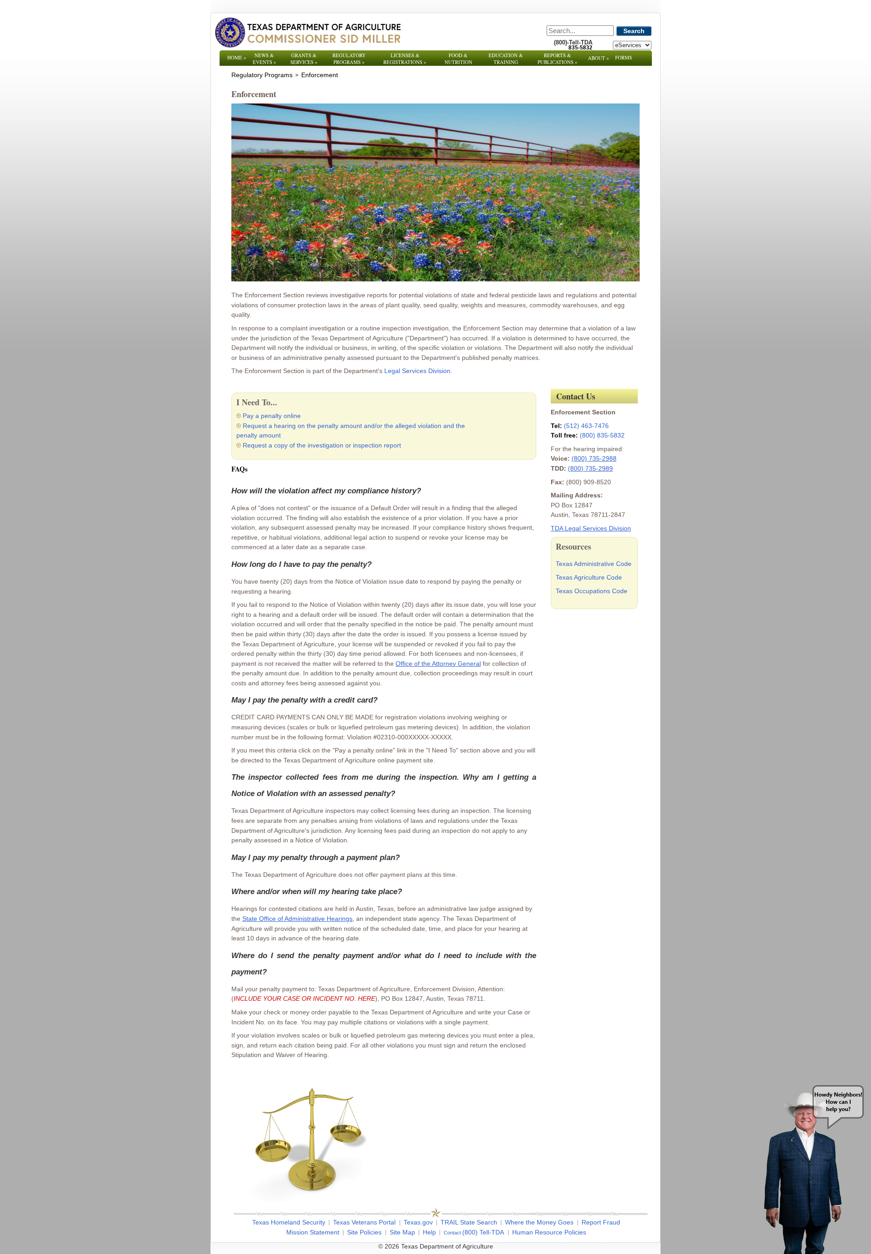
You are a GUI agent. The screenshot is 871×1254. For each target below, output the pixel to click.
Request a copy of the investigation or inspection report (322, 445)
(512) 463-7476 (586, 425)
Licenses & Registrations (404, 58)
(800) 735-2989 (590, 468)
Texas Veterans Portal (364, 1222)
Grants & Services (304, 58)
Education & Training (506, 58)
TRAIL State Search (468, 1222)
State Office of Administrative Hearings (297, 918)
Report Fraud (601, 1222)
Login (558, 1246)
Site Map (402, 1232)
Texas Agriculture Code (589, 577)
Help (429, 1232)
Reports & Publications (557, 58)
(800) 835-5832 (602, 435)
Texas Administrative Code (593, 563)
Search (634, 30)
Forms (623, 57)
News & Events (264, 58)
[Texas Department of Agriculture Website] (307, 32)
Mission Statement (312, 1232)
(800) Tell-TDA (483, 1232)
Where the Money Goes (539, 1222)
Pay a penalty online (272, 415)
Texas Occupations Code (591, 591)
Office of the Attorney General (438, 663)
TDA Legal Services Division (591, 528)
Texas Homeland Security (288, 1222)
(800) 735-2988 (594, 458)
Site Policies (364, 1232)
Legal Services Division (417, 370)
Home (236, 57)
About (598, 57)
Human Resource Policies (549, 1232)
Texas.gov (418, 1222)
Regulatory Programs (349, 58)
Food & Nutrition (458, 58)
